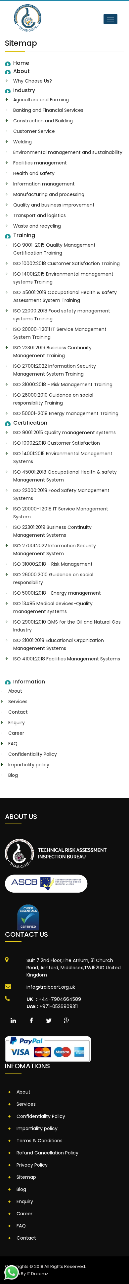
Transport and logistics (39, 215)
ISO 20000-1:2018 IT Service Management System (60, 513)
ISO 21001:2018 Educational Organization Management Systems (58, 644)
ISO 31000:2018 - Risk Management (53, 564)
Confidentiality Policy (32, 754)
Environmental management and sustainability (67, 152)
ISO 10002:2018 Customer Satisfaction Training (66, 263)
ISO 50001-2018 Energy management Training (65, 413)
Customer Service (34, 131)
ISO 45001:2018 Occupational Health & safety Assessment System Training (65, 296)
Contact (18, 712)
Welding (22, 141)
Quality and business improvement (54, 205)
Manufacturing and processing (48, 194)
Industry (24, 90)
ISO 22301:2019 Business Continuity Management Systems (52, 531)
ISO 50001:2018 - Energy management (57, 593)
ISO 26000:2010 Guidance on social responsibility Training (53, 399)
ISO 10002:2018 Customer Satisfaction (56, 443)
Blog (13, 775)
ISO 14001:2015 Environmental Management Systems (62, 457)
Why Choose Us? (32, 81)
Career (16, 733)
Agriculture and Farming (41, 99)
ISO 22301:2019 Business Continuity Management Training (52, 351)
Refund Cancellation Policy (47, 1152)
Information (29, 682)
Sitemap (26, 1177)
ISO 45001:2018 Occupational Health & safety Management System (65, 476)
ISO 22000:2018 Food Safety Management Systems (61, 494)
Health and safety (34, 173)
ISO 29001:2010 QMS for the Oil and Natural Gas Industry (67, 626)
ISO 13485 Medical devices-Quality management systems (53, 607)
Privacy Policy (32, 1165)
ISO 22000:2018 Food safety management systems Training (61, 315)
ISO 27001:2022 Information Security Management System (54, 549)
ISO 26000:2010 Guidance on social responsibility (53, 578)
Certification (30, 423)
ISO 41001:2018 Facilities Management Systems (66, 658)
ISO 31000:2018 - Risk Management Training (62, 384)
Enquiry (16, 722)
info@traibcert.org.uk (50, 987)
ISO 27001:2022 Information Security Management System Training (54, 370)
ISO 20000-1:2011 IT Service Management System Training (60, 333)
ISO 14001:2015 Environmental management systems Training (63, 278)
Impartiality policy (28, 764)
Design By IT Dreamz (26, 1274)
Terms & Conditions (40, 1140)
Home (21, 63)
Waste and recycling (37, 226)
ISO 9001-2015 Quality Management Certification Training (54, 249)
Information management (44, 184)
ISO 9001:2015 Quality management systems (64, 432)
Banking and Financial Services (48, 110)
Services (17, 701)
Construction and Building (43, 120)
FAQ (13, 743)
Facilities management (40, 163)
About (21, 71)
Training (24, 235)
